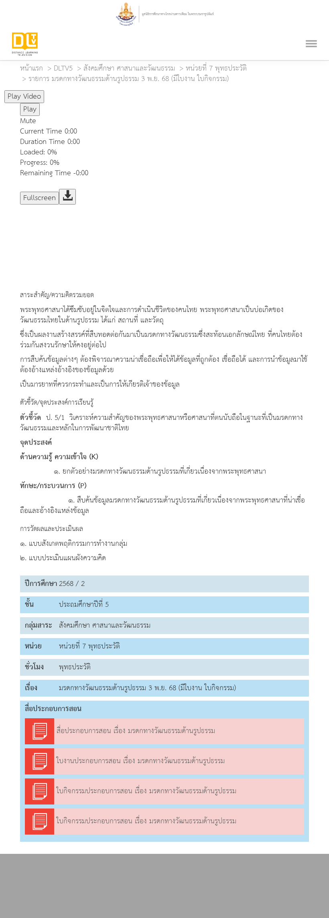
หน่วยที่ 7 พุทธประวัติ (216, 68)
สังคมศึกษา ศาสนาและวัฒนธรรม (129, 68)
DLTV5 (63, 68)
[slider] (84, 93)
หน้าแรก (31, 68)
